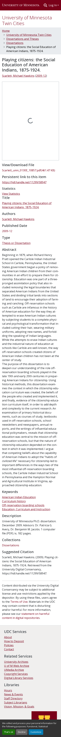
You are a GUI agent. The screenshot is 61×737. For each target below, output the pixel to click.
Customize (35, 731)
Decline (22, 731)
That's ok (8, 731)
